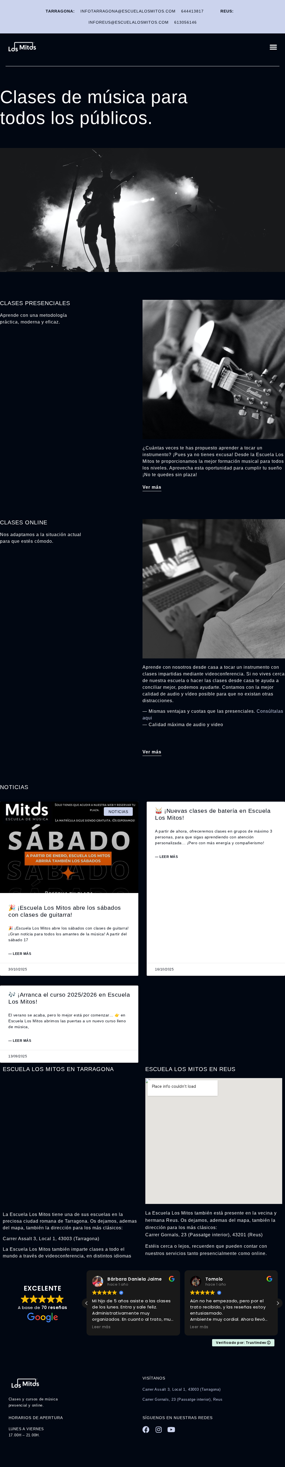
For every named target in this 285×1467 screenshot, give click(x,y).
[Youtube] (171, 1429)
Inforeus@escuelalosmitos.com (129, 22)
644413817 (192, 11)
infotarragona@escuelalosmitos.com (128, 11)
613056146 (185, 22)
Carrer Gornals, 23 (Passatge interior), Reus (182, 1399)
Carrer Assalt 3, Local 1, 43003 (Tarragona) (181, 1389)
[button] (273, 47)
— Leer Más (19, 954)
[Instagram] (158, 1429)
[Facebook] (145, 1429)
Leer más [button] (101, 1327)
